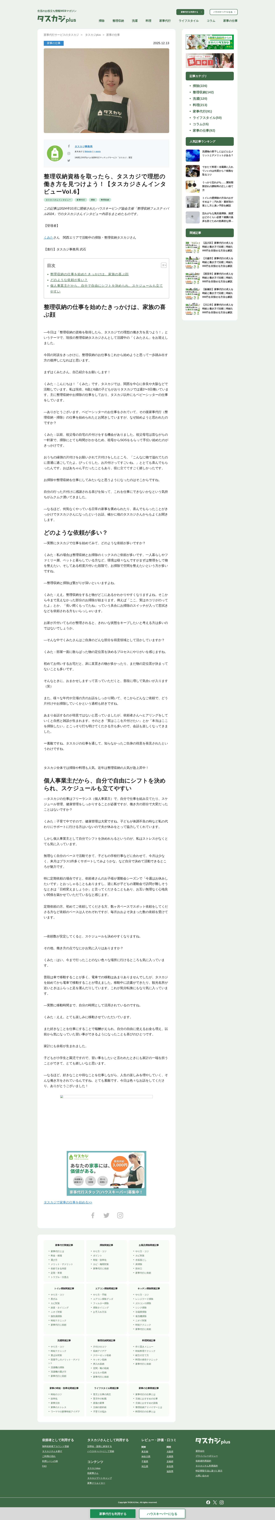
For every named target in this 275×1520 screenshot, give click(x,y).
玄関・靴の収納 (101, 1368)
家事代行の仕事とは (145, 1394)
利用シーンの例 (50, 1461)
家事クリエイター (96, 1483)
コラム (211, 20)
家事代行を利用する (189, 12)
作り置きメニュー (144, 1346)
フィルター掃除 (101, 1303)
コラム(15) (201, 124)
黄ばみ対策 (56, 1355)
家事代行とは (57, 1251)
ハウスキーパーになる (223, 12)
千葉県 (144, 1461)
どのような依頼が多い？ (69, 280)
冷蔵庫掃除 (141, 1312)
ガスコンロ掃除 (143, 1303)
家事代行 (165, 20)
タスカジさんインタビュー (58, 200)
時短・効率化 (99, 1260)
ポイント (97, 1255)
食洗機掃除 (141, 1316)
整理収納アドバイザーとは (148, 1407)
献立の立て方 (142, 1355)
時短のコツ (56, 1394)
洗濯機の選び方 (58, 1371)
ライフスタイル (189, 20)
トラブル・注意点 (60, 1277)
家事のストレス (58, 1407)
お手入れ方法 (99, 1312)
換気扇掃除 (56, 1316)
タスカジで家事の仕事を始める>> (68, 1202)
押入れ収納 (98, 1364)
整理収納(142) (203, 92)
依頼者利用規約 (203, 1461)
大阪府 (170, 1451)
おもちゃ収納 (99, 1372)
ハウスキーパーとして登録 (100, 1451)
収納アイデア (99, 1351)
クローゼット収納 (102, 1355)
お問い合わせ (202, 1475)
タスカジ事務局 (83, 146)
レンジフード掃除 (144, 1299)
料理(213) (200, 105)
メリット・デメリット (62, 1264)
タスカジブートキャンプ (99, 1478)
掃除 (102, 20)
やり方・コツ (99, 1251)
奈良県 (170, 1466)
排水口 (138, 1268)
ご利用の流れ (49, 1456)
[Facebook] (92, 1216)
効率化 (54, 1398)
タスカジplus (93, 1468)
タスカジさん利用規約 (207, 1466)
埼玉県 (144, 1466)
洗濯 (135, 20)
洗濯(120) (200, 98)
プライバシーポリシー (207, 1456)
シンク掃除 (141, 1307)
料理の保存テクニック (146, 1359)
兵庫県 (170, 1456)
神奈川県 (145, 1456)
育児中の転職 (99, 1398)
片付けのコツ (99, 1346)
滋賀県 (170, 1471)
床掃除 (138, 1264)
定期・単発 (56, 1273)
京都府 (170, 1461)
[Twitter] (106, 1216)
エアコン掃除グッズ (103, 1299)
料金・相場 (56, 1255)
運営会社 (200, 1451)
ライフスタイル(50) (207, 117)
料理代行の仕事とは (145, 1411)
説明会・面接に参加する (99, 1446)
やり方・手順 (99, 1294)
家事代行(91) (202, 111)
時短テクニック (58, 1320)
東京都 (144, 1451)
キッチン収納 (99, 1359)
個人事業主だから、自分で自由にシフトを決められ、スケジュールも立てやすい (106, 288)
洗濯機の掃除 (57, 1367)
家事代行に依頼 (101, 1268)
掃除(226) (200, 85)
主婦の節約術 (99, 1407)
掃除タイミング (101, 1307)
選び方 (54, 1260)
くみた (48, 237)
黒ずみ (54, 1299)
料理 (148, 20)
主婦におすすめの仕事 (146, 1398)
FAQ (44, 1466)
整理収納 (118, 20)
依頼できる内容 (58, 1268)
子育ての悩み (99, 1411)
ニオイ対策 (56, 1312)
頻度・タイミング (60, 1307)
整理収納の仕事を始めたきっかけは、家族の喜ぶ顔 (89, 274)
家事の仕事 (230, 20)
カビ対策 (139, 1255)
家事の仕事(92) (204, 130)
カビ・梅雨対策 (101, 1264)
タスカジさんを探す (52, 1451)
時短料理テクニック (145, 1351)
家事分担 (55, 1403)
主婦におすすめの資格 (146, 1403)
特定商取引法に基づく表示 (209, 1470)
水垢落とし (141, 1260)
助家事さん (93, 1473)
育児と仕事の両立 (102, 1394)
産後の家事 (98, 1403)
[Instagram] (120, 1216)
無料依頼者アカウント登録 (55, 1446)
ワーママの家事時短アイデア (65, 1411)
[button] (162, 265)
